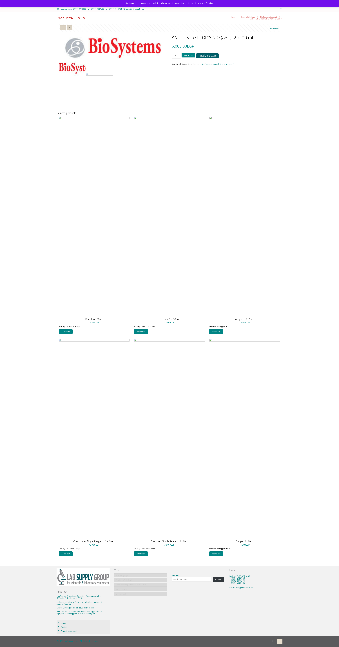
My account (121, 594)
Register (65, 627)
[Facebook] (281, 9)
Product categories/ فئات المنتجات (131, 585)
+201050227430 (97, 9)
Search (175, 575)
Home (233, 17)
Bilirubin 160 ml (94, 319)
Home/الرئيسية (122, 575)
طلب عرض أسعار (207, 55)
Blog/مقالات (121, 589)
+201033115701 (115, 9)
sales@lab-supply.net (135, 9)
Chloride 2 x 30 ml (169, 319)
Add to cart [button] (65, 331)
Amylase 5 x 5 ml (244, 319)
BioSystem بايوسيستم (268, 17)
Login (63, 623)
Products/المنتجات (124, 580)
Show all (275, 28)
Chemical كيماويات (248, 17)
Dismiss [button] (209, 3)
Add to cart (188, 55)
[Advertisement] (255, 612)
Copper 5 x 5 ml (244, 541)
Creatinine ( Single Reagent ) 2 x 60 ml (94, 541)
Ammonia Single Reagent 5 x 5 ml (169, 541)
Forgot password (69, 631)
